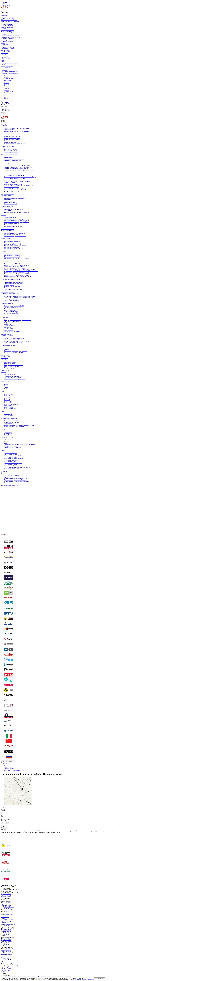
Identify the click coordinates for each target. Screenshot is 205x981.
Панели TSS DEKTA (9, 201)
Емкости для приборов (7, 66)
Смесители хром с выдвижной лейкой (14, 178)
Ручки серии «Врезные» (10, 457)
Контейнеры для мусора (7, 38)
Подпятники (7, 477)
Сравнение (5, 763)
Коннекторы (7, 324)
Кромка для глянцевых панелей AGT (14, 209)
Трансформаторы (8, 328)
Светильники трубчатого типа (12, 321)
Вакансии (6, 86)
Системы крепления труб (7, 47)
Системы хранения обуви (11, 311)
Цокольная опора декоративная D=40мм (15, 480)
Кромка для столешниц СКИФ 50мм (14, 770)
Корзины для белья (9, 285)
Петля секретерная (9, 405)
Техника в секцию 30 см (7, 30)
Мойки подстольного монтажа (12, 160)
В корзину (3, 826)
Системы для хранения (7, 41)
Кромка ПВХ (7, 210)
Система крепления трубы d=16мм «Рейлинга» (17, 341)
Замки (2, 61)
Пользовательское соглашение (29, 976)
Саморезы (6, 386)
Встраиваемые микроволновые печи (14, 244)
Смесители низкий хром (10, 179)
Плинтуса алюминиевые (10, 150)
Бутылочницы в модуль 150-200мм (13, 282)
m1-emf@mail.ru (8, 932)
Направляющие (5, 34)
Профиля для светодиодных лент (13, 322)
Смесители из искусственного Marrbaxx (15, 188)
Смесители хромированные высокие (14, 175)
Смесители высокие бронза (11, 187)
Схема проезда (5, 908)
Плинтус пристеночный (7, 18)
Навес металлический (10, 362)
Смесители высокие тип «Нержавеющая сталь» (17, 181)
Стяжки (6, 387)
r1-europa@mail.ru (9, 941)
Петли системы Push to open (11, 404)
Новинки (6, 84)
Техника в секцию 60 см (7, 33)
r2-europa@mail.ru (5, 942)
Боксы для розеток (6, 45)
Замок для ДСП (8, 414)
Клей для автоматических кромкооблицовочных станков (19, 444)
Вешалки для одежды (10, 310)
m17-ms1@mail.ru (9, 907)
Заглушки (3, 57)
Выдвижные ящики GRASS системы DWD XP (17, 272)
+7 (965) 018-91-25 (6, 897)
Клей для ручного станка (11, 446)
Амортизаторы (5, 56)
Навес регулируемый (9, 363)
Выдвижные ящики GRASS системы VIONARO (17, 275)
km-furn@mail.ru (8, 914)
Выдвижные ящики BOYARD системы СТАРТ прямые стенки (21, 271)
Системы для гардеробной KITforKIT (14, 306)
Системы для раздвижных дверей (10, 40)
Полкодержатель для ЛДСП (11, 421)
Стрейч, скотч (4, 70)
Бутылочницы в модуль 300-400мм (13, 283)
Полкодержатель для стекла (11, 422)
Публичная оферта (6, 976)
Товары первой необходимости (9, 73)
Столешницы (4, 15)
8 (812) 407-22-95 (5, 5)
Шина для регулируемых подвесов (13, 368)
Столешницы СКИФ (9, 129)
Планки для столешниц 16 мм (12, 136)
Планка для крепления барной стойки (14, 143)
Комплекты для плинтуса (11, 152)
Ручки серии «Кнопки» (10, 464)
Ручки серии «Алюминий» (11, 460)
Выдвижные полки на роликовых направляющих (17, 308)
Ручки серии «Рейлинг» (10, 466)
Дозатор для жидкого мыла (11, 191)
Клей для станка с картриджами (12, 447)
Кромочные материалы (7, 27)
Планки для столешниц (7, 17)
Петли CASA (7, 402)
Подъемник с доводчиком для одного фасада (16, 351)
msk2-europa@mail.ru (6, 954)
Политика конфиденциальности (85, 979)
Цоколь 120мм (8, 433)
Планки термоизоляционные (12, 141)
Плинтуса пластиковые (10, 149)
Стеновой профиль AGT (10, 204)
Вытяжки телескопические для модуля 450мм (16, 219)
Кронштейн (7, 349)
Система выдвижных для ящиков (10, 35)
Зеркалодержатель (9, 423)
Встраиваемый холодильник (11, 247)
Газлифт (6, 348)
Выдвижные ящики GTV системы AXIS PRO (16, 265)
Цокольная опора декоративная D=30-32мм (15, 478)
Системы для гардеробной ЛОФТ (13, 307)
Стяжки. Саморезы (6, 58)
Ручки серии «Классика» (10, 461)
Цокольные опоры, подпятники (9, 71)
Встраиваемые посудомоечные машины (15, 236)
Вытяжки (3, 28)
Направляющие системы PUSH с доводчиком (16, 258)
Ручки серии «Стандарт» (10, 454)
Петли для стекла (8, 407)
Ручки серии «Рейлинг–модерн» (13, 463)
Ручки (2, 68)
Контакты (6, 83)
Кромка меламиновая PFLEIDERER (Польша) (16, 212)
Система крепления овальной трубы (14, 338)
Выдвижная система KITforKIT (12, 263)
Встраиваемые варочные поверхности (14, 233)
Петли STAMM (8, 401)
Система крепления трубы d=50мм (13, 342)
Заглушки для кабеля (9, 374)
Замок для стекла (8, 415)
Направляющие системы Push (12, 257)
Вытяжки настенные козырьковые (13, 226)
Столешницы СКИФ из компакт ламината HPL (17, 128)
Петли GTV (7, 398)
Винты (6, 384)
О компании (7, 75)
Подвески (3, 54)
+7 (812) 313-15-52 (6, 894)
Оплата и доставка (9, 78)
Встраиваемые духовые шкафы (12, 234)
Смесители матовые (9, 182)
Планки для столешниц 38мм (12, 139)
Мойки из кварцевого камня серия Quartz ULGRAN (18, 167)
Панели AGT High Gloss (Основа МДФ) (15, 198)
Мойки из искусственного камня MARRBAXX (17, 165)
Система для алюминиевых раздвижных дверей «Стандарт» (20, 296)
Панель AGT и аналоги (7, 25)
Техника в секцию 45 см (7, 31)
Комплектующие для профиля (12, 299)
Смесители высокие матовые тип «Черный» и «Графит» (19, 185)
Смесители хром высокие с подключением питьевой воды (20, 177)
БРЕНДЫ (3, 534)
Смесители (4, 22)
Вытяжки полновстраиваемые (12, 223)
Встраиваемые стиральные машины (13, 248)
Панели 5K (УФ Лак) (9, 202)
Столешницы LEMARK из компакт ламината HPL (18, 131)
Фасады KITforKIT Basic (7, 24)
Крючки (3, 43)
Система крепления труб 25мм (12, 339)
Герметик (6, 441)
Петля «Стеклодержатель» (11, 408)
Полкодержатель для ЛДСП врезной (14, 426)
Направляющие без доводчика (12, 254)
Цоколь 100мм (8, 432)
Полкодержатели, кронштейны (9, 63)
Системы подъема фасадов (8, 48)
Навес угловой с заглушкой (11, 366)
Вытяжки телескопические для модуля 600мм (16, 222)
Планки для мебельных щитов (12, 142)
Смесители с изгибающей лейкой (13, 184)
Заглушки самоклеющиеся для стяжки (14, 379)
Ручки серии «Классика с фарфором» (14, 455)
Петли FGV (7, 400)
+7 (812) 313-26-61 (6, 970)
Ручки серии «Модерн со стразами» (13, 458)
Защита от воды (5, 50)
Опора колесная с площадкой (12, 475)
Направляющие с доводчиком (12, 255)
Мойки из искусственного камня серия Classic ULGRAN (19, 170)
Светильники (4, 44)
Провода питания (8, 330)
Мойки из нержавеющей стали (9, 20)
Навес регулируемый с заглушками (13, 365)
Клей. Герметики (5, 67)
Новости (6, 77)
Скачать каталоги (8, 80)
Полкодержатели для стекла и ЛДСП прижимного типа (19, 425)
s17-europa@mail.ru (9, 924)
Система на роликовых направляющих (14, 268)
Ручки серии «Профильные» (11, 468)
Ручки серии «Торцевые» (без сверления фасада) (17, 467)
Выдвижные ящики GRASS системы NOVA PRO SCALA (20, 273)
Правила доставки (16, 976)
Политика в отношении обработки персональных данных (54, 976)
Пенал (5, 288)
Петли (2, 60)
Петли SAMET (8, 395)
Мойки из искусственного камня (10, 21)
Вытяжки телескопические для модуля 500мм (16, 220)
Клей (5, 443)
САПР (5, 81)
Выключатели (7, 327)
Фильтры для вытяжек (10, 217)
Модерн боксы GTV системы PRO (13, 266)
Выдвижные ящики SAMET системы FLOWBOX (17, 276)
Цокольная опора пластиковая (12, 482)
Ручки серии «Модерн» (10, 453)
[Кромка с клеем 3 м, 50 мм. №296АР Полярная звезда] (18, 805)
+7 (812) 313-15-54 (6, 895)
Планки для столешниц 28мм (12, 138)
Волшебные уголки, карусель (12, 286)
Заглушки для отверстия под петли (13, 376)
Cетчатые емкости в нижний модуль (14, 289)
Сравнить (5, 827)
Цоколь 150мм (8, 435)
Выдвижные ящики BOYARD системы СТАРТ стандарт (19, 269)
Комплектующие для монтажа (12, 331)
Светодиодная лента (9, 325)
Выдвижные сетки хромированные (10, 37)
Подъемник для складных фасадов (13, 352)
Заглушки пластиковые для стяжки (13, 377)
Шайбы (6, 388)
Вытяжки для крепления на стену (13, 224)
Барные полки (4, 53)
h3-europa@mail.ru (9, 953)
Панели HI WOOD (9, 199)
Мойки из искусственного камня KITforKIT (16, 168)
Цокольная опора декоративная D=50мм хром (16, 481)
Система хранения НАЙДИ (11, 313)
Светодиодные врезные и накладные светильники (17, 320)
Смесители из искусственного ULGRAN (15, 190)
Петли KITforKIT (8, 394)
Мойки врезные (8, 157)
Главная (6, 765)
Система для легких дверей (11, 300)
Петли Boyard (7, 397)
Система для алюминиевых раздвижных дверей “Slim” (19, 297)
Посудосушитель (5, 51)
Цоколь (3, 64)
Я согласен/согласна (100, 978)
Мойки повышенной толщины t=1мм (14, 159)
